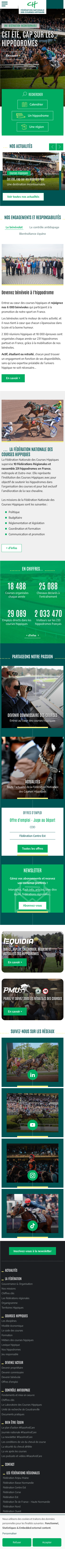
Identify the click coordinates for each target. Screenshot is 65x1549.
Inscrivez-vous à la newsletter (32, 1251)
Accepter (46, 1542)
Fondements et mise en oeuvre (18, 1395)
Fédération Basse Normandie (18, 1482)
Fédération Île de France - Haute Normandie (26, 1501)
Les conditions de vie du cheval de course (24, 1441)
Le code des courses (12, 1330)
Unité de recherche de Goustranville (21, 1409)
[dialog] (32, 1532)
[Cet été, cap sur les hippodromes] (31, 171)
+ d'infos (11, 548)
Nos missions (9, 1288)
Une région (36, 127)
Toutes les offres (32, 848)
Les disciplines (9, 1320)
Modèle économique (12, 1325)
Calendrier (36, 104)
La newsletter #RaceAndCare (17, 1436)
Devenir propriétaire (12, 1367)
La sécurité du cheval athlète (17, 1446)
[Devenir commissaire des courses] (32, 697)
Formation (7, 1335)
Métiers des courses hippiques (17, 1340)
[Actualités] (32, 768)
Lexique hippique (11, 1344)
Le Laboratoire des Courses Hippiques (22, 1404)
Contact (9, 1464)
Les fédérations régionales (15, 1298)
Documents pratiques (13, 1414)
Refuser (17, 1542)
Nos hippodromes (11, 1349)
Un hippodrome (38, 115)
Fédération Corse (12, 1492)
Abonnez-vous (32, 905)
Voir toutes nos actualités (23, 196)
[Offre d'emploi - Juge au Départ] (32, 829)
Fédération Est (10, 1497)
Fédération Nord (11, 1506)
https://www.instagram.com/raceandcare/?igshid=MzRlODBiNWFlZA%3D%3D (32, 1163)
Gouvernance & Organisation (17, 1283)
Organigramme (10, 1302)
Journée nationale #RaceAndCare (19, 1432)
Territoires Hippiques (12, 1307)
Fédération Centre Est (14, 1487)
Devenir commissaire (13, 1372)
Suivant (59, 146)
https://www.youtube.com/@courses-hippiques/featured (32, 1112)
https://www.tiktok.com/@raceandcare (32, 1213)
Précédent (52, 146)
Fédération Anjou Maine (16, 1477)
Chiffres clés (8, 1293)
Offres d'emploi (10, 1381)
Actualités (11, 1270)
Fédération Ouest (12, 1511)
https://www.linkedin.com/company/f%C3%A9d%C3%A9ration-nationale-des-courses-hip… (32, 1062)
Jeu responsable (10, 1354)
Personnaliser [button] (9, 1533)
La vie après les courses (14, 1451)
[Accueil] (32, 7)
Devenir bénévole (11, 1377)
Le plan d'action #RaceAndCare (18, 1427)
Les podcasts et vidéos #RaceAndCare (22, 1455)
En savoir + (13, 55)
